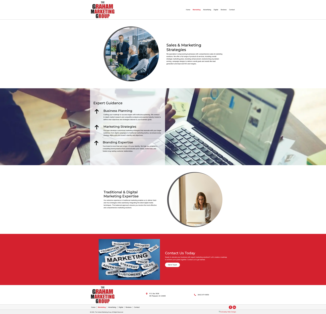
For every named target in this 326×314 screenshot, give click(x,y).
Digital (121, 307)
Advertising (112, 307)
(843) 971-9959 (203, 295)
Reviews (129, 307)
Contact (137, 307)
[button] (172, 265)
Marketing (102, 307)
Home (93, 307)
